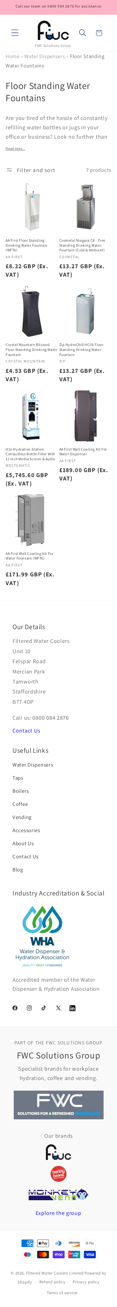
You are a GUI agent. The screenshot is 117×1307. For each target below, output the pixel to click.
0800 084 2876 (50, 717)
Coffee (20, 804)
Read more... (15, 148)
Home (13, 56)
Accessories (26, 830)
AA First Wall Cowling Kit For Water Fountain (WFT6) (29, 556)
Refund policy (52, 1282)
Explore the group (58, 1212)
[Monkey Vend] (59, 1194)
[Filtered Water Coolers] (58, 1152)
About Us (23, 843)
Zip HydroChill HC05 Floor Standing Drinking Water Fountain (81, 349)
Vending (22, 817)
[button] (15, 33)
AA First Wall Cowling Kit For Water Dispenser (83, 451)
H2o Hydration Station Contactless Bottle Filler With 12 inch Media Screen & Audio (30, 454)
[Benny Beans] (58, 1173)
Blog (17, 869)
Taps (17, 777)
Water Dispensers (44, 56)
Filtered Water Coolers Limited (55, 1273)
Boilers (20, 790)
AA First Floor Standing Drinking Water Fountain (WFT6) (27, 245)
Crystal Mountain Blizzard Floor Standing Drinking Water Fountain (31, 349)
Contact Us (26, 730)
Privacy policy (86, 1282)
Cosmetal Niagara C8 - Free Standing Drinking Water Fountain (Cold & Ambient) (82, 245)
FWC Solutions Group (53, 45)
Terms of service (62, 1292)
